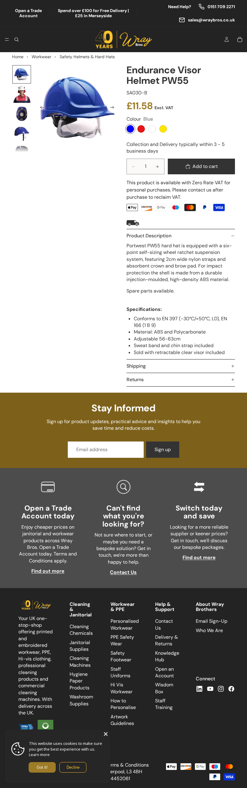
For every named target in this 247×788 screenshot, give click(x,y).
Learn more (39, 754)
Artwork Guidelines (122, 720)
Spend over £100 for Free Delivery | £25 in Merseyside (93, 13)
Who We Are (209, 630)
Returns (135, 379)
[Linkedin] (199, 688)
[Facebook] (231, 688)
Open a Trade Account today (47, 512)
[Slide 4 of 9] (21, 133)
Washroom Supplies (81, 700)
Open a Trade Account (28, 13)
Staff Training (164, 704)
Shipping (136, 366)
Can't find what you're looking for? (123, 516)
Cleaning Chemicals (81, 629)
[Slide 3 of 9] (21, 113)
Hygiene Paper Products (79, 681)
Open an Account (164, 672)
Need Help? (179, 6)
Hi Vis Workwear (122, 688)
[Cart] (239, 39)
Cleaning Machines (80, 661)
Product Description (149, 236)
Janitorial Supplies (80, 645)
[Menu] (7, 39)
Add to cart (205, 166)
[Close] (106, 734)
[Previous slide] (40, 108)
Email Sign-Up (211, 621)
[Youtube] (210, 688)
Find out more (47, 571)
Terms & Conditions (127, 765)
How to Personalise (123, 704)
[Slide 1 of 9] (21, 74)
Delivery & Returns (166, 640)
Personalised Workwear (125, 624)
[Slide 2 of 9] (21, 94)
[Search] (16, 39)
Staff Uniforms (120, 672)
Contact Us (123, 572)
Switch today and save (199, 512)
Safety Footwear (121, 656)
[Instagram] (220, 688)
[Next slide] (113, 108)
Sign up (163, 449)
